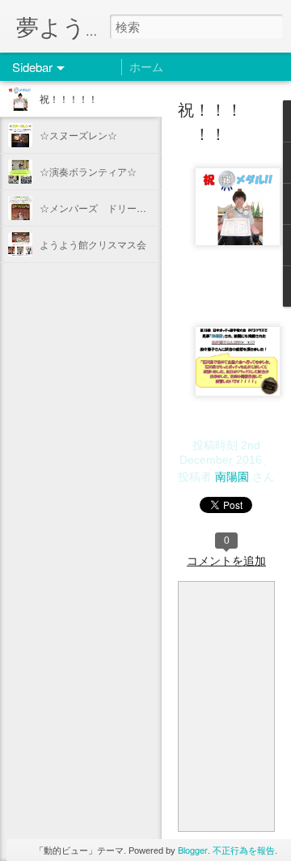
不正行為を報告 (244, 849)
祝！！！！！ (69, 98)
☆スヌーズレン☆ (78, 135)
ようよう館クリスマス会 (93, 244)
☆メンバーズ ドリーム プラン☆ (117, 207)
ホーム (146, 66)
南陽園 (232, 476)
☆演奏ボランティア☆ (88, 171)
